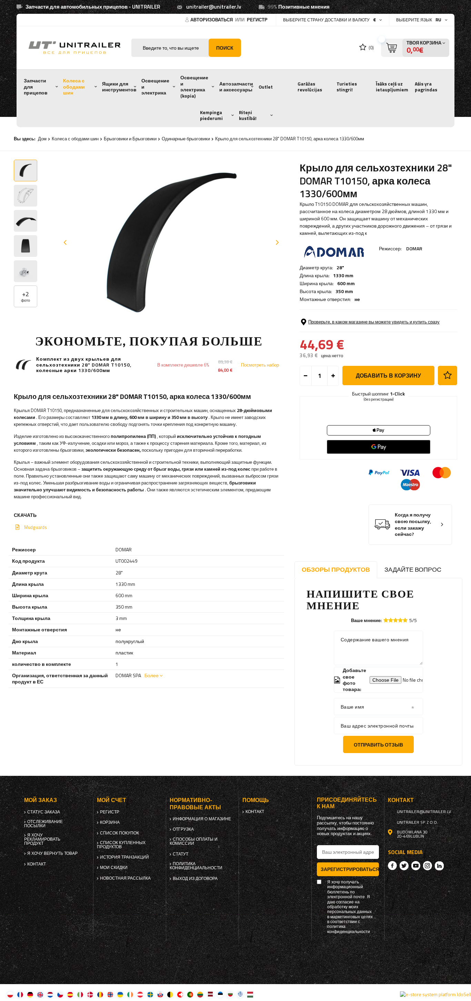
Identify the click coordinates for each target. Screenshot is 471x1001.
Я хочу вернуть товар (52, 853)
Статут (180, 854)
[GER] (30, 994)
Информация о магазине (202, 819)
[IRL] (130, 994)
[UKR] (120, 994)
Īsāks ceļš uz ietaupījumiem (392, 86)
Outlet (266, 86)
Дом (42, 138)
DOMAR (414, 248)
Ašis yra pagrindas (426, 86)
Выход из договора (195, 879)
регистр (257, 19)
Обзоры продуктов (336, 569)
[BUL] (230, 994)
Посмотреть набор (260, 365)
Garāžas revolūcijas (310, 86)
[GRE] (240, 994)
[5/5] (405, 620)
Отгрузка (183, 829)
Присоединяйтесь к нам (347, 803)
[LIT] (200, 994)
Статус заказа (43, 812)
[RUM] (100, 994)
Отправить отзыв (378, 744)
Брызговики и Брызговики (130, 138)
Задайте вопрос (412, 569)
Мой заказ (40, 800)
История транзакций (124, 857)
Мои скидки (114, 867)
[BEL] (170, 994)
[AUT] (140, 994)
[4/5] (400, 620)
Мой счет (111, 800)
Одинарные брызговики (186, 138)
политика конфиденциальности (196, 866)
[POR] (190, 994)
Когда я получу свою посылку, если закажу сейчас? (413, 524)
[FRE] (20, 994)
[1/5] (385, 620)
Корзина (110, 822)
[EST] (220, 994)
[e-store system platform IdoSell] (435, 994)
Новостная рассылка (125, 878)
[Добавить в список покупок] (447, 375)
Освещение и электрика (155, 86)
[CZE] (60, 994)
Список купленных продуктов (121, 845)
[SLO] (160, 994)
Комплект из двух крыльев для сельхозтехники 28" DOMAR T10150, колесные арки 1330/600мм (83, 364)
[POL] (10, 994)
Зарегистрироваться (350, 869)
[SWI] (180, 994)
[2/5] (390, 620)
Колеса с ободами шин (74, 86)
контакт (36, 864)
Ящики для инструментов (119, 86)
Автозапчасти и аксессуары (236, 86)
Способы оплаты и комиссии (194, 841)
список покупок (119, 833)
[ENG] (40, 994)
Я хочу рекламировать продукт (42, 839)
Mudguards (35, 527)
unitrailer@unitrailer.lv (213, 7)
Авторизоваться (212, 19)
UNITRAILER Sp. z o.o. (417, 822)
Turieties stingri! (347, 86)
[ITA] (80, 994)
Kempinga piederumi (211, 115)
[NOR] (110, 994)
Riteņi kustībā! (248, 115)
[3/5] (395, 620)
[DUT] (50, 994)
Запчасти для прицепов (36, 86)
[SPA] (70, 994)
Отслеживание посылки (43, 824)
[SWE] (150, 994)
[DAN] (90, 994)
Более (151, 675)
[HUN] (250, 994)
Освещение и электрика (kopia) (194, 86)
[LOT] (210, 994)
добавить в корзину (388, 375)
